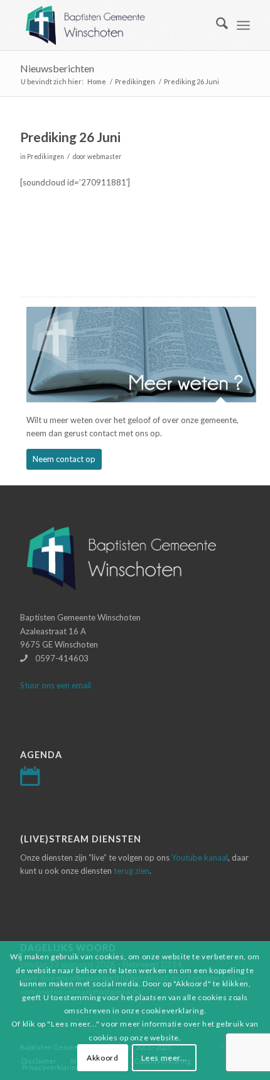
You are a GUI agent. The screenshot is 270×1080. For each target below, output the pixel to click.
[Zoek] (215, 25)
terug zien (131, 871)
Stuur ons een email (55, 685)
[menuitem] (215, 25)
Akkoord (102, 1057)
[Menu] (243, 25)
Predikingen (45, 156)
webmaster (104, 156)
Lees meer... (164, 1057)
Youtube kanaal (199, 857)
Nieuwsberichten (57, 68)
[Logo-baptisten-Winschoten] (111, 25)
